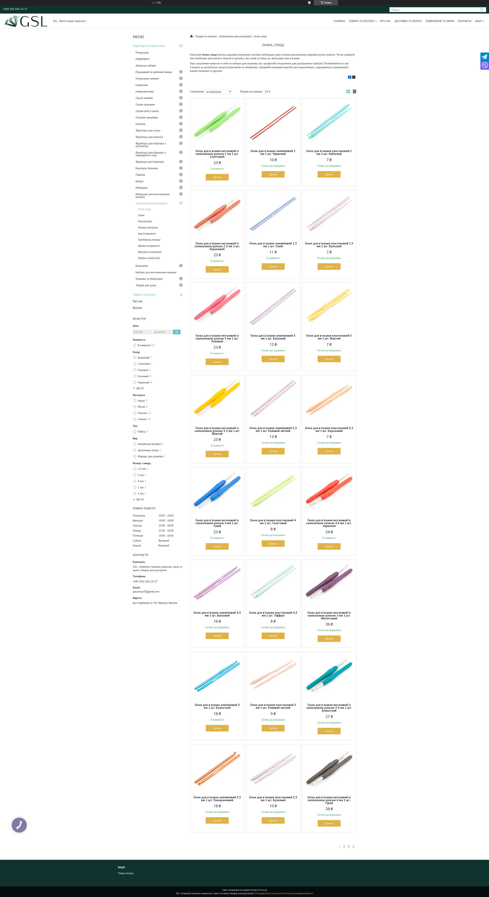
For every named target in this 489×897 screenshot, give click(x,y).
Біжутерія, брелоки (147, 168)
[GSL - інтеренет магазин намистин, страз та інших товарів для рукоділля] (26, 21)
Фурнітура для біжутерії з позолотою (151, 145)
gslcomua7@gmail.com (146, 591)
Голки (141, 215)
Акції (478, 21)
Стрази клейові (144, 98)
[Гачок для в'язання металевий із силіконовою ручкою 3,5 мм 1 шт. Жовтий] (217, 399)
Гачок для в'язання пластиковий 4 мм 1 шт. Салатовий (273, 521)
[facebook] (349, 77)
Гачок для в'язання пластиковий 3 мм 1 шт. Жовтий (329, 337)
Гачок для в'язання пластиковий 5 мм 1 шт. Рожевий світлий (273, 706)
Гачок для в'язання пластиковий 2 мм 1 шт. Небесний (329, 152)
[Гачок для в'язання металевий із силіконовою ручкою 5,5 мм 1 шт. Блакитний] (329, 676)
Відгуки (137, 308)
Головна (339, 21)
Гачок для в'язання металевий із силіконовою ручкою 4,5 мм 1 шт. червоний (329, 523)
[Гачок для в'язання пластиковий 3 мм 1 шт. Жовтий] (329, 306)
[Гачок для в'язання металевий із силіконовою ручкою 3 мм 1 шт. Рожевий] (217, 306)
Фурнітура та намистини (148, 46)
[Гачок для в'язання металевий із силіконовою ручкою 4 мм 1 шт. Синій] (217, 491)
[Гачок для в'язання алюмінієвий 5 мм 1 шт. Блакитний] (217, 676)
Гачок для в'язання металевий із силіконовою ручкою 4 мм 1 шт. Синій (217, 523)
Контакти (464, 21)
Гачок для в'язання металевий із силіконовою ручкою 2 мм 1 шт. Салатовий (217, 154)
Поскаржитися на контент (269, 893)
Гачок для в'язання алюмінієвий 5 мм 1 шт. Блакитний (217, 706)
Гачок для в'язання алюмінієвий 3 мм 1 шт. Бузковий (273, 337)
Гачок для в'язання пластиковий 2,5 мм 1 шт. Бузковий (329, 245)
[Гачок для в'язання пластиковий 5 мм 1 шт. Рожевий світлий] (273, 676)
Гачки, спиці (144, 209)
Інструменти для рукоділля (151, 203)
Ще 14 (139, 499)
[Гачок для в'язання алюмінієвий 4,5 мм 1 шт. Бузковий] (217, 583)
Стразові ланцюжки (147, 117)
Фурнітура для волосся (149, 137)
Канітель (140, 124)
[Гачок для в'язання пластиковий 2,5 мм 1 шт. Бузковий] (329, 214)
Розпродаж (142, 52)
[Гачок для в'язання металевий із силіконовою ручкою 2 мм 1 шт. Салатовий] (217, 122)
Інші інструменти (147, 233)
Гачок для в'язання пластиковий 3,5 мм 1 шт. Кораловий (329, 429)
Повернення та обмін (440, 21)
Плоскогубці (145, 221)
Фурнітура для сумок (148, 130)
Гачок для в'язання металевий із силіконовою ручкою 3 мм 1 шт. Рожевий (217, 338)
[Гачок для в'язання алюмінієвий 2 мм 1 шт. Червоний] (273, 122)
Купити (217, 177)
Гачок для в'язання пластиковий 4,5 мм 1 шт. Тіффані (273, 614)
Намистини (142, 85)
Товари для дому (146, 285)
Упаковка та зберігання (149, 278)
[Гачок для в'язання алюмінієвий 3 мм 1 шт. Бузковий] (273, 306)
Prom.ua (262, 889)
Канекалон (142, 265)
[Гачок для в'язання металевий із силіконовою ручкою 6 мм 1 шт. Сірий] (329, 768)
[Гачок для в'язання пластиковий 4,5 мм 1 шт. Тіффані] (273, 583)
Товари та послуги (361, 21)
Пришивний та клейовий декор (154, 72)
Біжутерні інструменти (150, 252)
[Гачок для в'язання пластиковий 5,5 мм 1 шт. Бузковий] (273, 768)
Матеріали (142, 187)
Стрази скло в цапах (147, 111)
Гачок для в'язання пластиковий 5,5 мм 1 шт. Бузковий (273, 799)
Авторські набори (146, 65)
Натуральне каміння (147, 78)
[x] (353, 77)
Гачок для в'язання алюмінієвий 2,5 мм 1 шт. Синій (273, 245)
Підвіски (140, 174)
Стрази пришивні (145, 104)
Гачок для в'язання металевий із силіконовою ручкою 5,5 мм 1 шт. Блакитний (329, 707)
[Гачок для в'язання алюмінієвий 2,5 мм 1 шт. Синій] (273, 214)
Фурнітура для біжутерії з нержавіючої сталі (151, 154)
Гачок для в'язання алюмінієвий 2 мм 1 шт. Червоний (273, 152)
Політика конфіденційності (298, 893)
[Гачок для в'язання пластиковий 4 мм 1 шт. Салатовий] (273, 491)
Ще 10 (139, 388)
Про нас (385, 21)
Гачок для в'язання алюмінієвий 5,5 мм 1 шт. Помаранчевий (217, 799)
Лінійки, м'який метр (149, 258)
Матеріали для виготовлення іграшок (152, 195)
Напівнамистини (145, 91)
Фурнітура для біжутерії (150, 161)
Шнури (139, 181)
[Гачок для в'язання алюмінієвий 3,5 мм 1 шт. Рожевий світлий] (273, 399)
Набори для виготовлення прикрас (156, 272)
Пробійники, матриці (149, 239)
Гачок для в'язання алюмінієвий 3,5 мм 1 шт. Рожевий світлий (273, 429)
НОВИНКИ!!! (143, 59)
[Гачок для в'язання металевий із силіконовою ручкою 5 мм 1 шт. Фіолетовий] (329, 583)
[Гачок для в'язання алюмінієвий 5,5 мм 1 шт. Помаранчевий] (217, 768)
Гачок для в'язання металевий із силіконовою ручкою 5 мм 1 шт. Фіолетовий (329, 615)
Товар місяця (125, 873)
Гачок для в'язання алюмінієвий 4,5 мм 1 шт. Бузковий (217, 614)
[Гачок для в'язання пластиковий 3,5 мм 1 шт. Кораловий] (329, 399)
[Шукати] (482, 9)
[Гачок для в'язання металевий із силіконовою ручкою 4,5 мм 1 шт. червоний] (329, 491)
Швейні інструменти (149, 245)
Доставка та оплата (408, 21)
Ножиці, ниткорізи (148, 227)
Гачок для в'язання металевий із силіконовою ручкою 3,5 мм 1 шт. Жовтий (217, 431)
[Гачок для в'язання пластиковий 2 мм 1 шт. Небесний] (329, 122)
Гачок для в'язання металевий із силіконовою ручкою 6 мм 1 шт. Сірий (329, 800)
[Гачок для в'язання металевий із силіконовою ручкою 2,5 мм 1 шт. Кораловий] (217, 214)
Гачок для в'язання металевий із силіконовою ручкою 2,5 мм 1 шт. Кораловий (217, 246)
